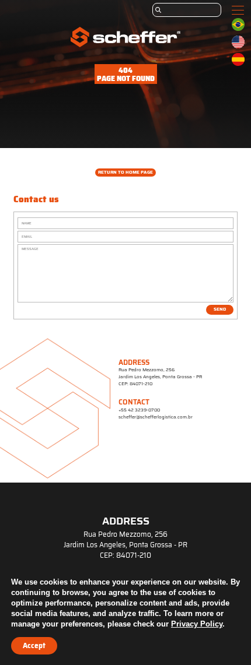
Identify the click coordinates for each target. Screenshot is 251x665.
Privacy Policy (196, 624)
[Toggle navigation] (238, 10)
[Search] (186, 10)
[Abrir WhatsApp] (221, 635)
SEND (220, 309)
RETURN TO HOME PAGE (125, 172)
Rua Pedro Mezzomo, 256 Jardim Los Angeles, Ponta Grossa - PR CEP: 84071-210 (160, 377)
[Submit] (158, 10)
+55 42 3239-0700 (139, 410)
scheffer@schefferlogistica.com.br (155, 417)
